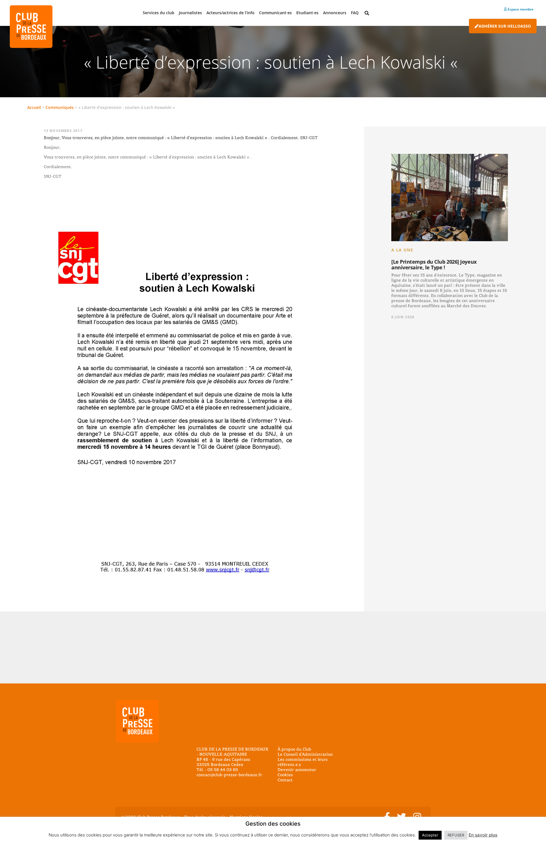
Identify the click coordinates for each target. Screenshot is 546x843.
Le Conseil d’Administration (305, 754)
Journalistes (190, 12)
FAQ (355, 12)
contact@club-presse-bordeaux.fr (229, 774)
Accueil (34, 107)
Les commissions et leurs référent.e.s (303, 762)
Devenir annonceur (297, 769)
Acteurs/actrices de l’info (230, 12)
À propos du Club (294, 749)
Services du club (158, 12)
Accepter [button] (430, 835)
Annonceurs (334, 12)
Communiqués (60, 107)
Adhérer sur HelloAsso (505, 26)
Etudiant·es (307, 12)
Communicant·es (275, 12)
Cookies (285, 774)
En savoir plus (483, 835)
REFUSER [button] (456, 835)
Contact (285, 779)
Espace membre (520, 9)
